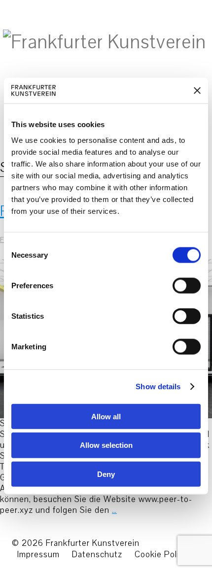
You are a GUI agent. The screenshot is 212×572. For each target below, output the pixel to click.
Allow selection (106, 445)
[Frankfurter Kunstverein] (104, 42)
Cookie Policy (161, 554)
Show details (158, 386)
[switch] (176, 285)
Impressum (38, 554)
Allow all (106, 416)
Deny (106, 474)
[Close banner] (197, 90)
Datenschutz (97, 554)
